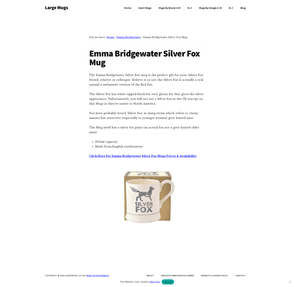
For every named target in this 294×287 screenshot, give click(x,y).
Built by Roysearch (98, 275)
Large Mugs (56, 7)
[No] (289, 282)
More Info (155, 281)
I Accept (167, 281)
